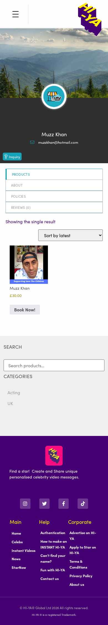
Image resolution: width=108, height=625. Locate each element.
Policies (18, 196)
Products (21, 174)
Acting (13, 392)
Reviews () (20, 207)
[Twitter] (44, 503)
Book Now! (24, 309)
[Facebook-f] (63, 503)
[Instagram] (25, 503)
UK (10, 403)
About (17, 185)
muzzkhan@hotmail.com (58, 142)
